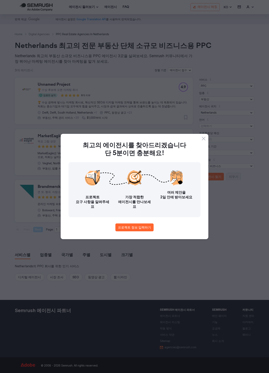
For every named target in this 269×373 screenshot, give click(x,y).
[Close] (203, 138)
